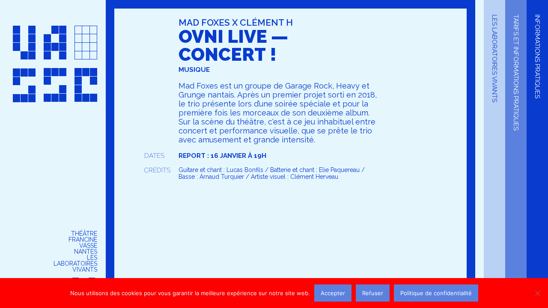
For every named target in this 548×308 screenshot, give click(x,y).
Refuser (372, 293)
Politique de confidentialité (436, 293)
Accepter (333, 293)
